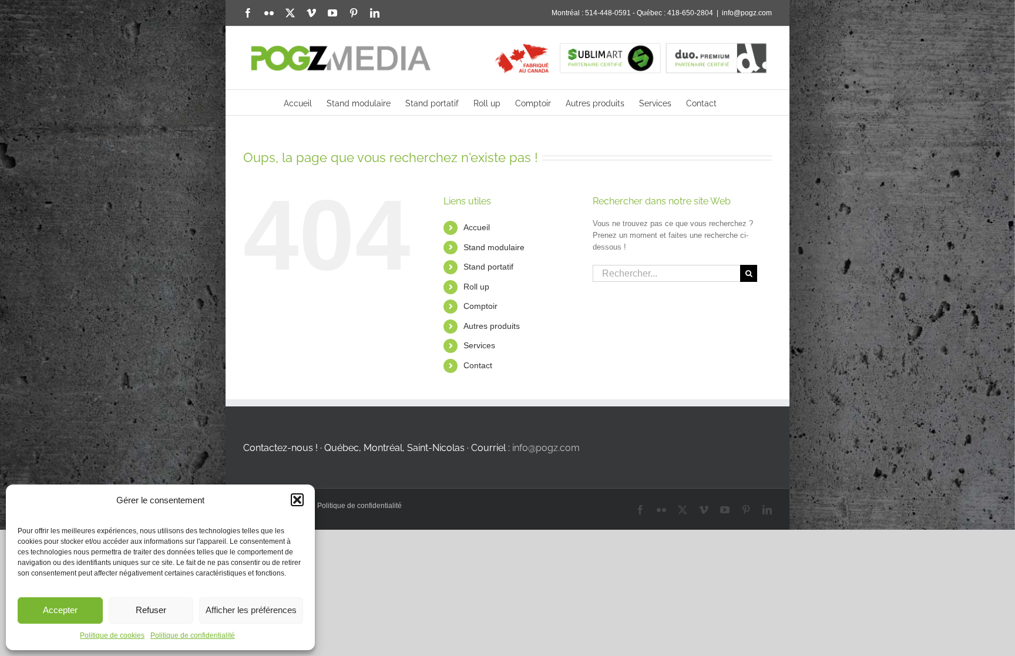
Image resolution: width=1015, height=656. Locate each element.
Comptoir (480, 306)
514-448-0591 (608, 13)
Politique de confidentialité (192, 635)
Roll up (476, 286)
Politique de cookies (112, 635)
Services (479, 345)
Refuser (151, 610)
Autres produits (491, 326)
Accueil (476, 227)
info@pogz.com (747, 13)
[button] (297, 500)
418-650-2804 (690, 13)
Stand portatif (488, 266)
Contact (477, 365)
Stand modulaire (494, 247)
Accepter (60, 610)
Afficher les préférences (251, 610)
